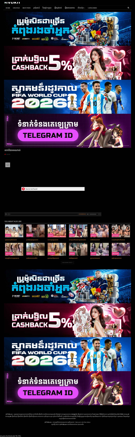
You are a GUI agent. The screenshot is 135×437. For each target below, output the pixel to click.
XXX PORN (120, 414)
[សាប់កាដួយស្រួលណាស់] (57, 230)
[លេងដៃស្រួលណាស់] (78, 249)
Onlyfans (115, 235)
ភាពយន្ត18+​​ (74, 414)
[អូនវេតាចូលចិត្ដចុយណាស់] (57, 249)
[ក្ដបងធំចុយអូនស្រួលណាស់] (35, 230)
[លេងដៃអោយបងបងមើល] (35, 249)
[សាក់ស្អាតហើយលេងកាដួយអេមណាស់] (78, 230)
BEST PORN (27, 8)
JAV (10, 416)
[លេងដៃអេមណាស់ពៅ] (99, 230)
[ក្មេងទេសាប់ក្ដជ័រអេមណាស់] (14, 230)
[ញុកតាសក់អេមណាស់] (99, 249)
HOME (8, 8)
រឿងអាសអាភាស (70, 8)
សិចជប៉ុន (81, 8)
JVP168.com (9, 414)
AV (128, 414)
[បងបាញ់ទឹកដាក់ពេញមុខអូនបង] (14, 249)
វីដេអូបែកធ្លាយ (47, 8)
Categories (92, 8)
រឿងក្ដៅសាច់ (58, 8)
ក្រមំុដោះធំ (36, 8)
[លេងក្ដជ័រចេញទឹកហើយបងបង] (121, 230)
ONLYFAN (16, 8)
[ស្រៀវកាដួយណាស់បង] (121, 249)
